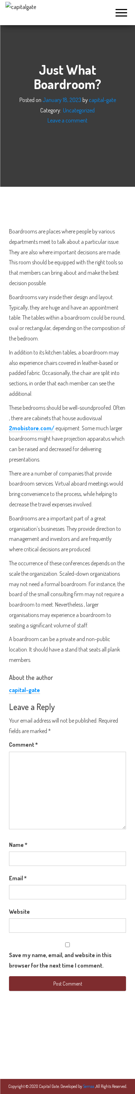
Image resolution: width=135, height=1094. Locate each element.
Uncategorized (79, 110)
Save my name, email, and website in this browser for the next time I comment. (60, 960)
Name (18, 844)
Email (18, 878)
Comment (23, 744)
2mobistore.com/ (31, 428)
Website (19, 911)
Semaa (89, 1086)
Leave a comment (67, 120)
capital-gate (102, 99)
